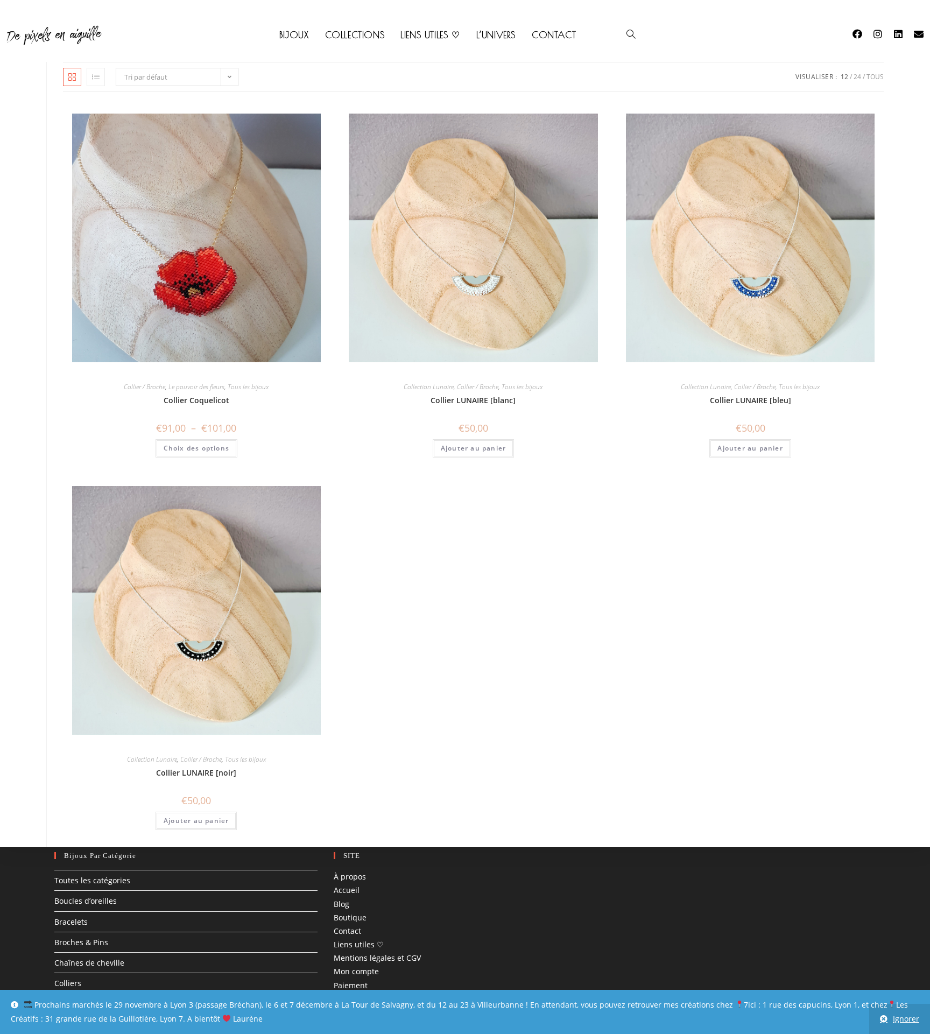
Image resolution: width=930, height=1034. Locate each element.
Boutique (350, 917)
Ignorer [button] (906, 1019)
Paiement (351, 985)
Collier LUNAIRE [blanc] (473, 400)
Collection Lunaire (429, 386)
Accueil (347, 890)
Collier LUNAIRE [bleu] (750, 400)
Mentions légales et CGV (377, 958)
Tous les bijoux (248, 386)
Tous (875, 76)
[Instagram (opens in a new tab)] (883, 34)
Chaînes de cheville (89, 963)
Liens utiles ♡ (359, 944)
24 (857, 76)
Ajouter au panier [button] (473, 448)
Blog (341, 904)
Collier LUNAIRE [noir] (196, 773)
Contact (347, 931)
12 (844, 76)
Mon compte (356, 972)
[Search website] (631, 35)
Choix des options (196, 448)
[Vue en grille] (72, 77)
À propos (350, 876)
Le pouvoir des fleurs (196, 386)
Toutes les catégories (92, 880)
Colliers (67, 983)
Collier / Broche (144, 386)
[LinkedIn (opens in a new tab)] (903, 34)
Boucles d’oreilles (85, 901)
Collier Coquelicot (196, 400)
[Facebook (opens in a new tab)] (862, 34)
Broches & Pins (81, 942)
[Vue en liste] (96, 77)
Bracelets (71, 922)
